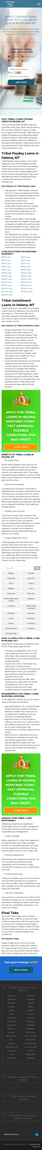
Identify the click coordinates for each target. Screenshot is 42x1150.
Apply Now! (21, 970)
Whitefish (11, 613)
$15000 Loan (7, 289)
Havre (31, 588)
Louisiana (31, 1018)
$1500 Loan (6, 273)
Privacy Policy (20, 89)
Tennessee (11, 1051)
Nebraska (31, 1029)
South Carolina (30, 1047)
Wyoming (30, 1058)
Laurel (11, 618)
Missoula (31, 573)
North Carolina (30, 1036)
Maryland (11, 1021)
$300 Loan (6, 260)
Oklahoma (30, 1040)
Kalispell (11, 588)
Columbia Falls (11, 634)
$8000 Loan (26, 282)
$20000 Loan (27, 289)
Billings (11, 573)
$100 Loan (6, 257)
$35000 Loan (7, 295)
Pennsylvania (30, 1043)
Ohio (11, 1040)
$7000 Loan (7, 282)
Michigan (30, 1021)
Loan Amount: (13, 65)
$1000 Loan (26, 270)
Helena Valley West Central (11, 600)
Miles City (31, 594)
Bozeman (31, 578)
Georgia (11, 1007)
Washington (30, 1054)
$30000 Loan (27, 292)
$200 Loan (25, 257)
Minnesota (11, 1025)
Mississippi (30, 1025)
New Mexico (11, 1036)
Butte (11, 583)
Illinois (11, 1010)
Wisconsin (11, 1058)
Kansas (30, 1014)
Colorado (30, 999)
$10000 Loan (26, 285)
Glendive (31, 628)
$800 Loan (25, 267)
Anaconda (11, 594)
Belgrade (31, 599)
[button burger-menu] (38, 4)
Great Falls (11, 578)
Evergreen (31, 618)
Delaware (11, 1003)
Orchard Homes (11, 628)
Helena (31, 583)
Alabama (11, 996)
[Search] (37, 568)
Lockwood (31, 613)
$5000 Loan (7, 279)
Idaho (30, 1007)
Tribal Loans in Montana (26, 34)
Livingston (11, 606)
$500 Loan (6, 263)
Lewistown (31, 623)
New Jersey (31, 1032)
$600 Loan (25, 263)
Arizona (30, 996)
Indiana (30, 1010)
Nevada (11, 1032)
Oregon (11, 1043)
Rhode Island (11, 1047)
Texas (30, 1051)
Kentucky (11, 1018)
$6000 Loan (26, 279)
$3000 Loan (7, 276)
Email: (10, 73)
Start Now (20, 447)
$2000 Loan (26, 273)
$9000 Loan (7, 285)
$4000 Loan (26, 276)
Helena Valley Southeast (31, 607)
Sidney (11, 623)
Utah (11, 1054)
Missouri (11, 1029)
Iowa (11, 1014)
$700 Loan (6, 267)
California (11, 999)
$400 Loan (25, 260)
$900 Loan (6, 270)
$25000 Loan (7, 292)
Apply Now (21, 82)
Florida (31, 1003)
